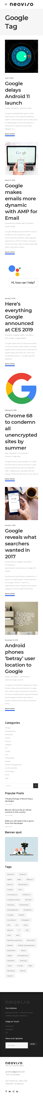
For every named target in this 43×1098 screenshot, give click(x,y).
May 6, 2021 (8, 826)
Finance (13, 562)
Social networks (11, 768)
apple (7, 568)
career (10, 889)
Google (29, 108)
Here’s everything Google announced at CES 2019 (19, 317)
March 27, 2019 (10, 180)
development (12, 910)
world (22, 971)
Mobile (7, 108)
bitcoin (12, 568)
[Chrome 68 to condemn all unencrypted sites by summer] (21, 388)
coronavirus (12, 895)
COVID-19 (26, 895)
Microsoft (31, 940)
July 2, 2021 (8, 804)
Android (22, 108)
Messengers (9, 758)
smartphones (23, 955)
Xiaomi (10, 976)
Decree (28, 900)
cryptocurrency (21, 568)
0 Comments (22, 453)
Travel (7, 775)
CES (6, 338)
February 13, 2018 (10, 410)
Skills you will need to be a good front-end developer (19, 822)
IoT (6, 748)
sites (18, 456)
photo (23, 950)
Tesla (9, 966)
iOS (34, 568)
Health (21, 915)
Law (6, 755)
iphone (10, 930)
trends (20, 966)
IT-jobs (7, 751)
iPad (25, 925)
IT (19, 930)
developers (24, 905)
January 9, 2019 (10, 298)
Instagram (26, 920)
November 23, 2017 (11, 640)
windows (11, 971)
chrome (8, 456)
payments (11, 950)
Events (7, 562)
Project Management (13, 765)
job (27, 930)
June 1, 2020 (9, 78)
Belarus (30, 879)
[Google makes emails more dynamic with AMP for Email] (21, 158)
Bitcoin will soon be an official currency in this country (18, 811)
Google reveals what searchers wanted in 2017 (20, 543)
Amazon (10, 874)
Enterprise (8, 335)
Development (10, 223)
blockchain (23, 884)
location (20, 680)
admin (16, 108)
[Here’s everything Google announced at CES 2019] (21, 276)
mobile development (26, 945)
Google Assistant (20, 338)
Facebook (27, 910)
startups (23, 960)
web (30, 966)
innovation (11, 920)
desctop (10, 905)
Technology (9, 771)
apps (19, 879)
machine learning (14, 940)
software (11, 960)
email (7, 226)
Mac (18, 935)
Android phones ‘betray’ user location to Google (20, 658)
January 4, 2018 (10, 525)
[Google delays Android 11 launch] (21, 56)
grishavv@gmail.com (15, 1072)
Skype (9, 955)
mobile (7, 571)
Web (23, 223)
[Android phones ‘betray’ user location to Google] (21, 618)
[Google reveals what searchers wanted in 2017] (21, 503)
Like (9, 935)
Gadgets (16, 335)
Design (7, 728)
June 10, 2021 (9, 815)
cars (20, 889)
